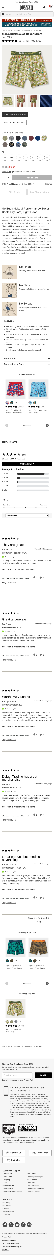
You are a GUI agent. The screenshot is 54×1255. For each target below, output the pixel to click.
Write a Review (27, 464)
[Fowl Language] (7, 1021)
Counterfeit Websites (35, 1188)
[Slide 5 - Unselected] (28, 425)
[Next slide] (47, 425)
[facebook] (5, 1224)
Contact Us (7, 1174)
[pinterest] (23, 1224)
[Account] (44, 7)
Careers (6, 1208)
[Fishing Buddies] (30, 402)
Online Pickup (8, 1185)
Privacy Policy (29, 1080)
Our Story (6, 1202)
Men (9, 30)
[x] (11, 1224)
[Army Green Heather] (11, 1021)
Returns (48, 184)
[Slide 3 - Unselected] (25, 425)
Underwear (16, 30)
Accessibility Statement (12, 1191)
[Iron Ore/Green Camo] (11, 960)
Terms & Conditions (9, 1240)
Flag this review (9, 583)
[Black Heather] (15, 1021)
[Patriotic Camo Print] (7, 402)
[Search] (3, 14)
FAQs (5, 1183)
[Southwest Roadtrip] (34, 402)
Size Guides (32, 1180)
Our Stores (7, 1205)
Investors (6, 1214)
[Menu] (3, 7)
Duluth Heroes (8, 1211)
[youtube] (17, 1224)
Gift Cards (31, 1183)
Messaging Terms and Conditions (31, 1114)
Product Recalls (33, 1191)
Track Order (7, 1177)
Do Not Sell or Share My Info (12, 1247)
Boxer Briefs (38, 30)
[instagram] (29, 1224)
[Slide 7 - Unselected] (30, 425)
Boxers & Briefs (27, 30)
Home (3, 30)
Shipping (6, 1180)
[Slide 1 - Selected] (23, 425)
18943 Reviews (36, 41)
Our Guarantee (33, 1185)
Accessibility (8, 1188)
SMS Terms (31, 1174)
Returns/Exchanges (35, 1177)
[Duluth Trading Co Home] (26, 7)
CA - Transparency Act (10, 1243)
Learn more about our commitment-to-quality (26, 1140)
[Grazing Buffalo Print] (11, 402)
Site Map (5, 1250)
